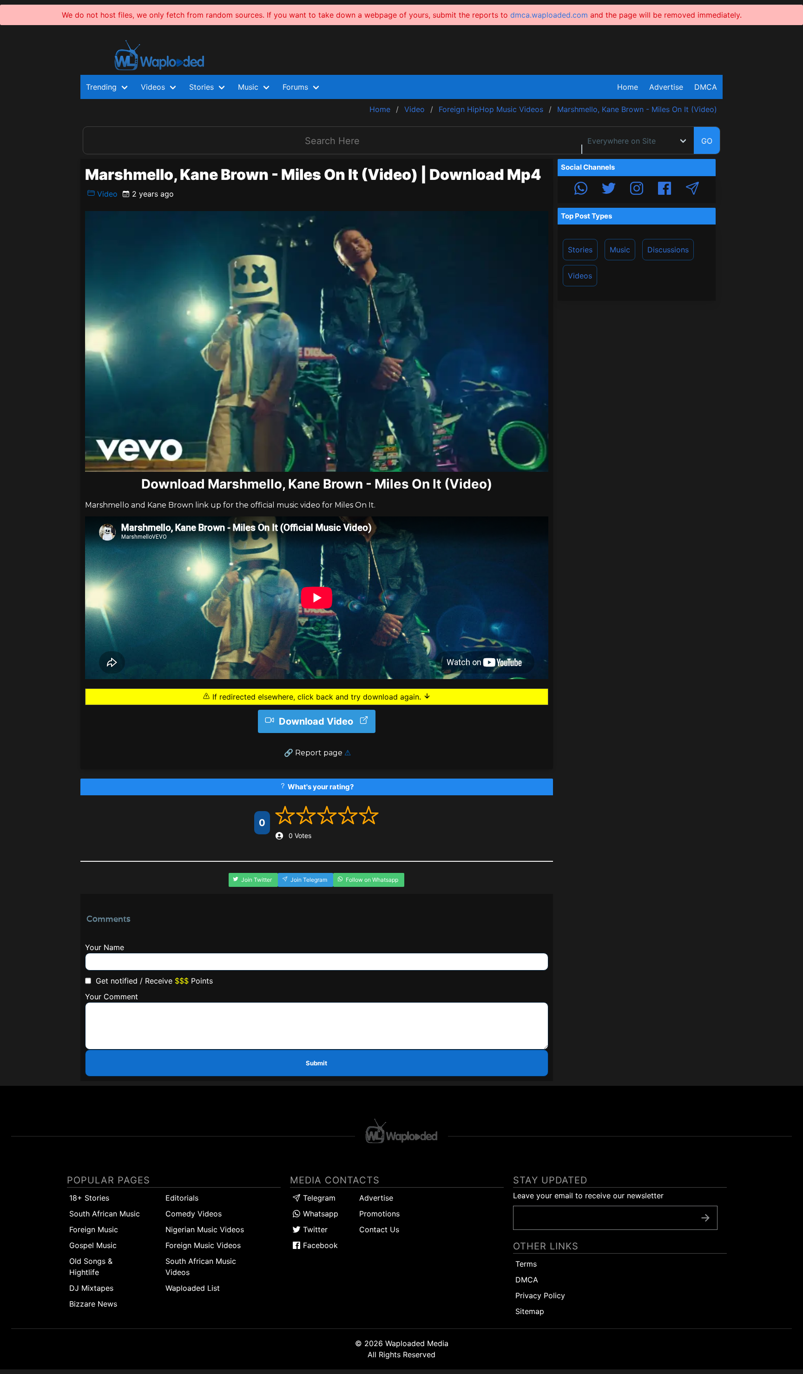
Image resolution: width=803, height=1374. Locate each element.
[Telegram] (692, 189)
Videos (580, 275)
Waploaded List (192, 1288)
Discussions (668, 249)
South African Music (104, 1213)
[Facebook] (664, 189)
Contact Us (379, 1229)
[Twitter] (608, 189)
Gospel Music (93, 1245)
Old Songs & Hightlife (90, 1266)
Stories (580, 249)
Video (106, 193)
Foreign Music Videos (203, 1245)
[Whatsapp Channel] (581, 189)
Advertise (376, 1197)
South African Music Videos (200, 1266)
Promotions (379, 1213)
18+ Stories (89, 1197)
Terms (526, 1263)
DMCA (705, 87)
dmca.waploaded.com (549, 15)
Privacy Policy (540, 1295)
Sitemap (529, 1311)
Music (620, 249)
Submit (316, 1063)
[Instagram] (636, 189)
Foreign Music (93, 1229)
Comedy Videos (193, 1213)
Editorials (181, 1197)
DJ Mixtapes (91, 1288)
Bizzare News (93, 1303)
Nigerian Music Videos (204, 1229)
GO (706, 140)
